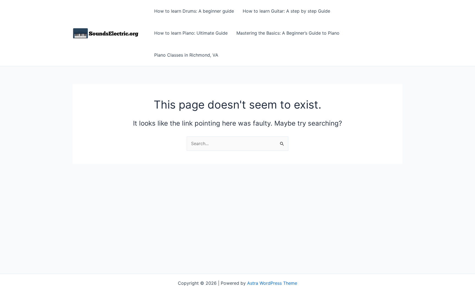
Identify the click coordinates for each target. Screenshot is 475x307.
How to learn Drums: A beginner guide (194, 11)
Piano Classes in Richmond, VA (186, 55)
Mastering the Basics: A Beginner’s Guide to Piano (287, 33)
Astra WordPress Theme (272, 283)
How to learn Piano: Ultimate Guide (191, 33)
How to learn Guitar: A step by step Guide (286, 11)
